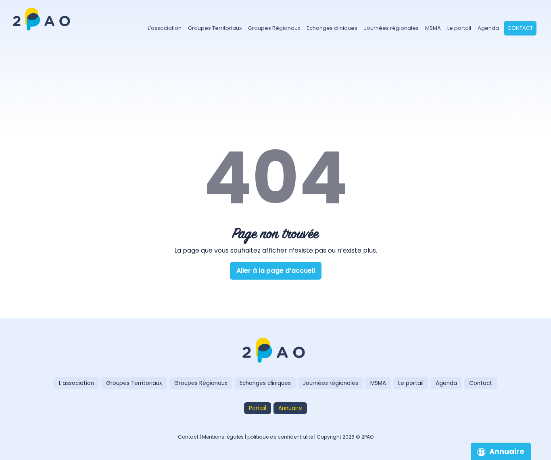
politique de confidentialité (280, 436)
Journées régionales (391, 28)
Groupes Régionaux (274, 28)
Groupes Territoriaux (215, 28)
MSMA (433, 28)
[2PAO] (275, 351)
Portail (257, 408)
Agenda (488, 28)
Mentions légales (223, 436)
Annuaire (290, 408)
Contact (520, 28)
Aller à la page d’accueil (275, 270)
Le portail (459, 28)
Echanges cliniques (332, 28)
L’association (165, 28)
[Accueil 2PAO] (43, 13)
